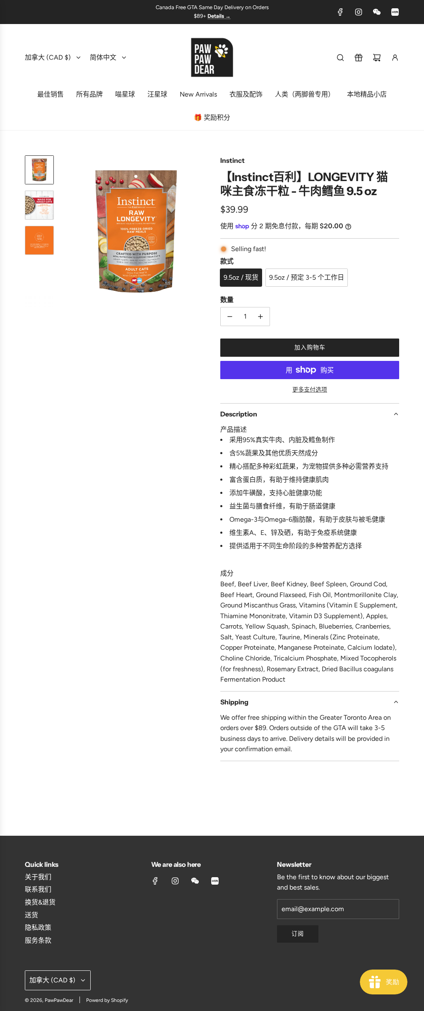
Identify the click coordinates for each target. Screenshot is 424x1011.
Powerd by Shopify (107, 1000)
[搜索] (340, 57)
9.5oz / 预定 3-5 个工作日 (306, 277)
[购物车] (377, 57)
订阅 (298, 933)
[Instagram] (358, 12)
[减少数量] (230, 316)
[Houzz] (395, 12)
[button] (66, 231)
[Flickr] (377, 12)
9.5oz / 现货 (241, 277)
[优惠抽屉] (358, 57)
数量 (227, 299)
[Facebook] (340, 12)
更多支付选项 (309, 389)
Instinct (232, 160)
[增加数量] (260, 316)
